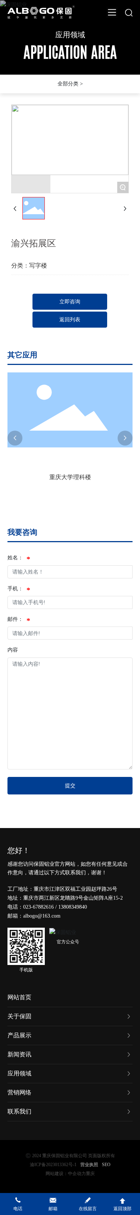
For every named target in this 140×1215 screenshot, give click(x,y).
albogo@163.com (41, 916)
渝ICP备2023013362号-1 (53, 1164)
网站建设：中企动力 (66, 1173)
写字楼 (38, 265)
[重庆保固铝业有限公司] (41, 11)
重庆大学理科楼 (70, 477)
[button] (14, 438)
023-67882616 (38, 907)
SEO (106, 1164)
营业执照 (89, 1164)
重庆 (90, 1173)
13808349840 (72, 907)
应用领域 (70, 35)
